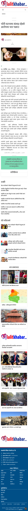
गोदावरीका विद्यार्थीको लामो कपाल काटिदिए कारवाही (16, 250)
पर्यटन (11, 477)
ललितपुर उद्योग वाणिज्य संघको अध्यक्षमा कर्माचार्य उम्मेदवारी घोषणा (16, 242)
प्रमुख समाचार (3, 473)
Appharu (20, 509)
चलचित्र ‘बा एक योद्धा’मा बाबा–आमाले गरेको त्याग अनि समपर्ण (13, 195)
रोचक (21, 479)
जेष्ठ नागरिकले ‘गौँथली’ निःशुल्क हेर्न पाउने (11, 185)
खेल (11, 473)
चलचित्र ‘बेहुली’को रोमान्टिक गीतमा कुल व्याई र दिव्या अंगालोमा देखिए (14, 189)
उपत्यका (2, 484)
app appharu (8, 40)
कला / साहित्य (13, 471)
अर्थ (1, 482)
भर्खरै (3, 182)
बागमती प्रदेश (22, 471)
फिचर (11, 482)
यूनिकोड (2, 501)
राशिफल (21, 477)
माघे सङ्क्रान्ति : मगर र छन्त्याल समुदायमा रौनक (13, 388)
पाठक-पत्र (12, 479)
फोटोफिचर (12, 484)
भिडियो (21, 473)
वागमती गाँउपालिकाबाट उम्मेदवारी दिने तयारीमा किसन (17, 259)
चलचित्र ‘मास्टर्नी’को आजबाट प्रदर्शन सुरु (10, 204)
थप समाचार (14, 267)
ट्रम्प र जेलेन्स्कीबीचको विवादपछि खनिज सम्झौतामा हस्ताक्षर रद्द (11, 368)
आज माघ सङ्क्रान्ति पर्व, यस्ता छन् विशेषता (12, 408)
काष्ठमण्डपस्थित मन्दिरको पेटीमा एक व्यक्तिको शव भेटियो (14, 325)
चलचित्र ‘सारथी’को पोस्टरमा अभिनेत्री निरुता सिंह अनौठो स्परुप (12, 200)
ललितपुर (21, 482)
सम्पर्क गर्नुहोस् (17, 504)
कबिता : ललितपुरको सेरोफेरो (9, 305)
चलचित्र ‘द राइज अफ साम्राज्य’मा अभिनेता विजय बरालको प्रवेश (12, 208)
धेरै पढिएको (5, 220)
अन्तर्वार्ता (2, 477)
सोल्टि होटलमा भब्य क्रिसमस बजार (10, 285)
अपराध (2, 479)
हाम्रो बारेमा (9, 504)
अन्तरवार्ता (3, 475)
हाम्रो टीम (4, 504)
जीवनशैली (12, 475)
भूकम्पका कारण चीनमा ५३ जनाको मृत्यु (11, 427)
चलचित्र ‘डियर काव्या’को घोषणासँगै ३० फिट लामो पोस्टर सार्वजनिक (13, 213)
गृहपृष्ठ (2, 471)
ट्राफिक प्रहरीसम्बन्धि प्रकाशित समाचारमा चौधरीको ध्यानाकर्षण (12, 347)
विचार (21, 484)
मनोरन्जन (21, 475)
